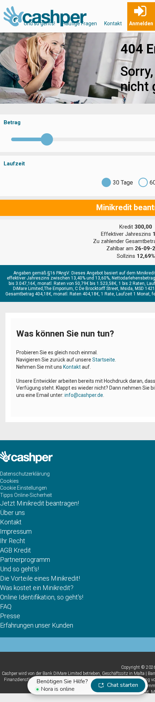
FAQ (6, 606)
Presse (10, 616)
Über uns (12, 512)
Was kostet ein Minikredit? (37, 588)
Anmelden (141, 23)
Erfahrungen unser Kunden (36, 625)
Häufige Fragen (79, 23)
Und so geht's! (39, 23)
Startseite (103, 360)
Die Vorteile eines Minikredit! (40, 578)
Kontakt (113, 23)
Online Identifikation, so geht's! (41, 597)
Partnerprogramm (25, 559)
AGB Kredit (15, 550)
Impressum (16, 531)
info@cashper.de (84, 395)
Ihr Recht (12, 541)
